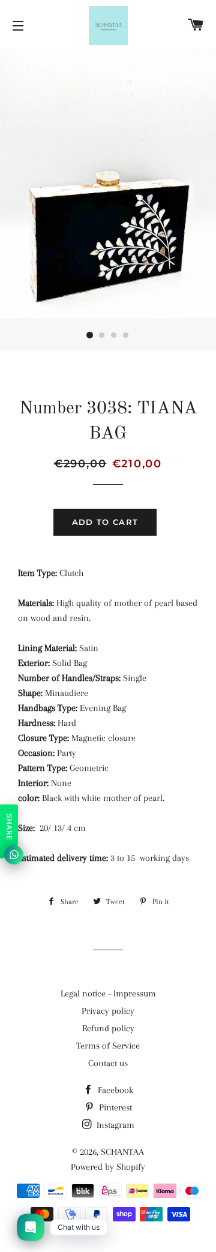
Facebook (114, 1090)
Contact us (108, 1063)
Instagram (114, 1124)
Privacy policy (108, 1010)
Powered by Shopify (108, 1166)
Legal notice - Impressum (108, 993)
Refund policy (108, 1028)
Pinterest (114, 1107)
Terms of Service (108, 1045)
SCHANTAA (122, 1151)
